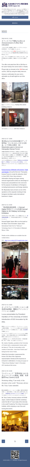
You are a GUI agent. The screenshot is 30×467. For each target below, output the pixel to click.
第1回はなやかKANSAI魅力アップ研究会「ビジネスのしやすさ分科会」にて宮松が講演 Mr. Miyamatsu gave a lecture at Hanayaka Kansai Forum (14, 145)
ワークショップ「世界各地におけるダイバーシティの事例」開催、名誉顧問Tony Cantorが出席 (15, 375)
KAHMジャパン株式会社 (11, 460)
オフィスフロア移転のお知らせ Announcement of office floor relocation (14, 43)
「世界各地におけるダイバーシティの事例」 (15, 393)
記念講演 (26, 329)
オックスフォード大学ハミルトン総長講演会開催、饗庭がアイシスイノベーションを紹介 (15, 309)
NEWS (4, 31)
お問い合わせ (15, 17)
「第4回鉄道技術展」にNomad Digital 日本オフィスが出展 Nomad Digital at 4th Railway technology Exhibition (15, 210)
